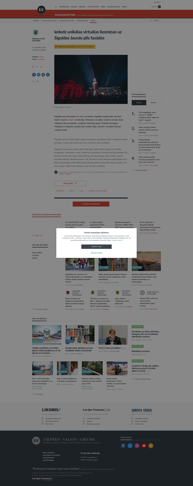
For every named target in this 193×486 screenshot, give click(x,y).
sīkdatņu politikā (117, 240)
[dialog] (96, 243)
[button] (96, 253)
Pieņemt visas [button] (96, 246)
